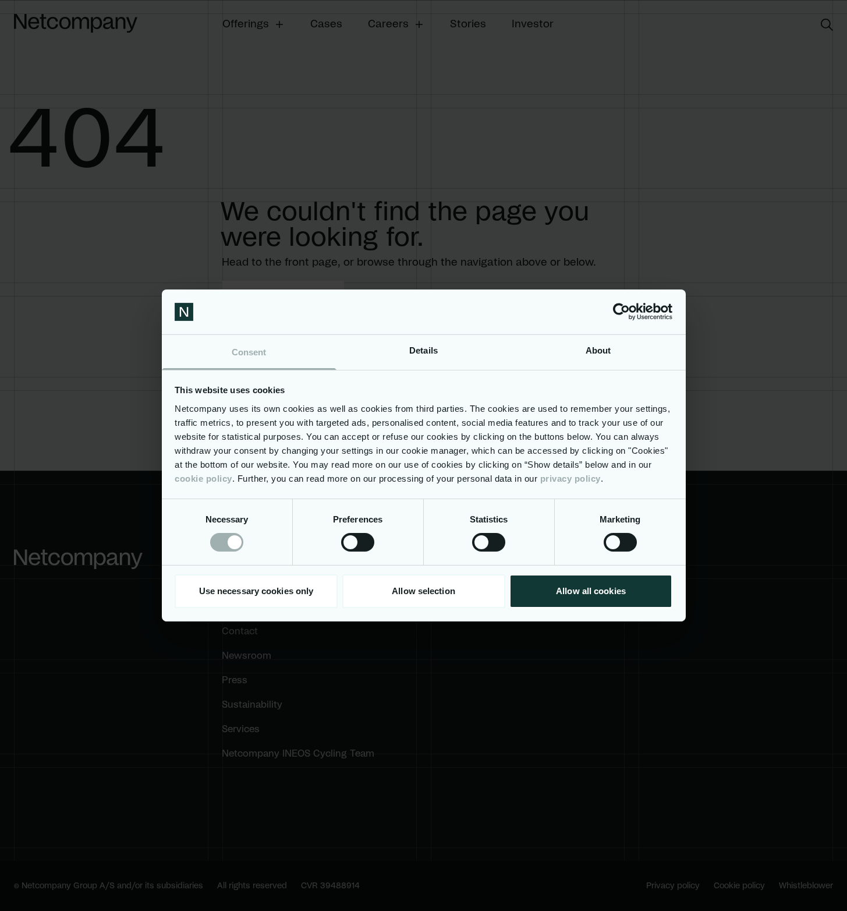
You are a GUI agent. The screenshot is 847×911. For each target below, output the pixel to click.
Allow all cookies (591, 591)
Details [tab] (423, 350)
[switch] (357, 542)
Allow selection (423, 591)
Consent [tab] (249, 352)
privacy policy (570, 478)
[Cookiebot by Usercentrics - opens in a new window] (621, 311)
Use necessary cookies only (256, 591)
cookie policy (203, 478)
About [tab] (598, 350)
